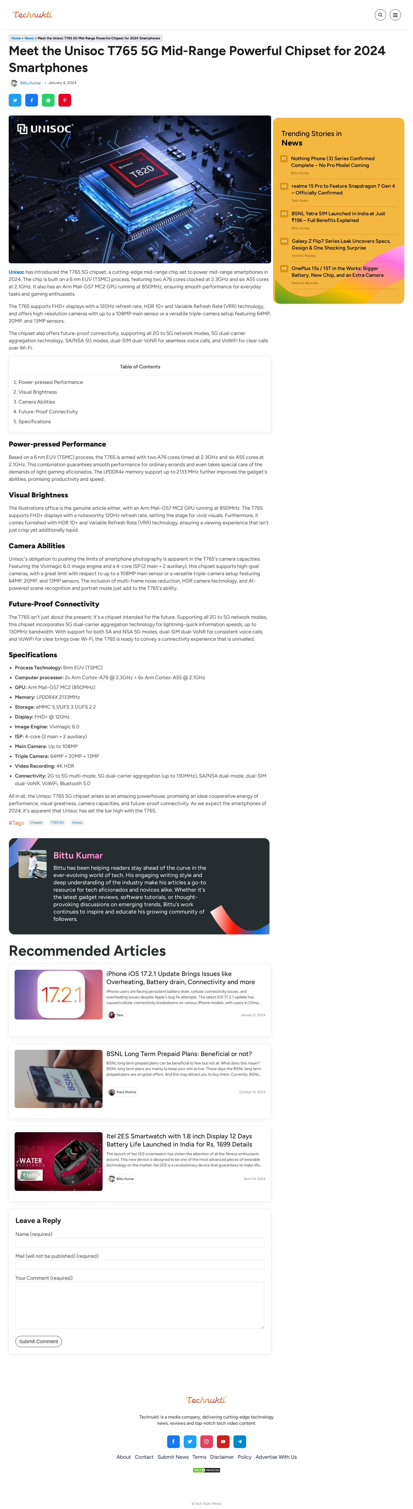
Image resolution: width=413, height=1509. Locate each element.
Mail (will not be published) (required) (57, 1256)
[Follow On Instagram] (206, 1441)
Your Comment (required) (43, 1278)
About (124, 1457)
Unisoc (77, 822)
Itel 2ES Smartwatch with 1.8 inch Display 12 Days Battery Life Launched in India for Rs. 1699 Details (179, 1140)
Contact (144, 1457)
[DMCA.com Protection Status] (206, 1469)
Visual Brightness (38, 392)
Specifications (35, 421)
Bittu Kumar (30, 82)
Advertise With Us (276, 1457)
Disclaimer (222, 1457)
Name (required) (33, 1234)
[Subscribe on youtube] (223, 1441)
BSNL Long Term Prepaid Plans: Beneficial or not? (179, 1054)
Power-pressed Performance (51, 382)
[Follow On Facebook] (173, 1441)
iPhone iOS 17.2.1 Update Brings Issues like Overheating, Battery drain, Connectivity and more (180, 978)
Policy (245, 1457)
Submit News (173, 1457)
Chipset (36, 822)
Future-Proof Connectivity (48, 412)
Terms (199, 1457)
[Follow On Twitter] (190, 1441)
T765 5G (57, 822)
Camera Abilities (37, 402)
